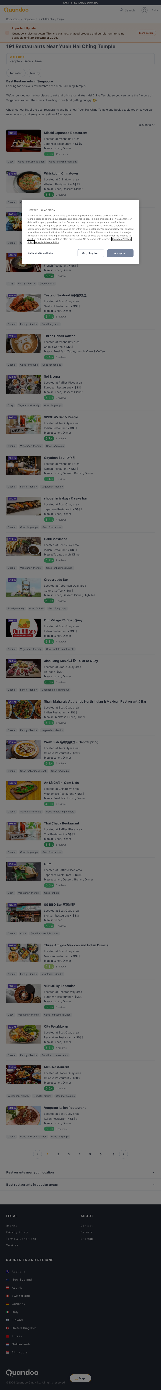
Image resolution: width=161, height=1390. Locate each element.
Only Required (90, 253)
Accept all (120, 253)
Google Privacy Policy (47, 242)
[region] (80, 232)
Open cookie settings (40, 252)
